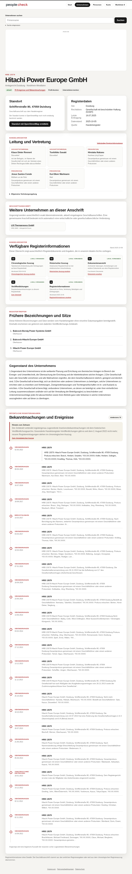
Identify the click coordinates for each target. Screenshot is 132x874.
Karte (108, 5)
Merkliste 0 (120, 5)
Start (70, 5)
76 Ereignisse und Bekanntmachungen (30, 90)
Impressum (51, 869)
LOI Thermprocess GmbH (22, 225)
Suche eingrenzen (13, 25)
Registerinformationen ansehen (60, 297)
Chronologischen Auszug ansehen (23, 274)
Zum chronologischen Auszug (23, 438)
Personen (97, 5)
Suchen (120, 20)
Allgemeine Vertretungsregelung (24, 194)
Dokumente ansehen (95, 274)
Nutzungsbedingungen (65, 869)
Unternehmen (82, 5)
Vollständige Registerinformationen (110, 143)
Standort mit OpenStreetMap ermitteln (30, 124)
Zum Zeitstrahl (16, 295)
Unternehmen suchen (13, 15)
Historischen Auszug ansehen (60, 271)
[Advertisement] (66, 51)
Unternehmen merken (71, 90)
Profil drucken (53, 90)
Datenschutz (80, 869)
